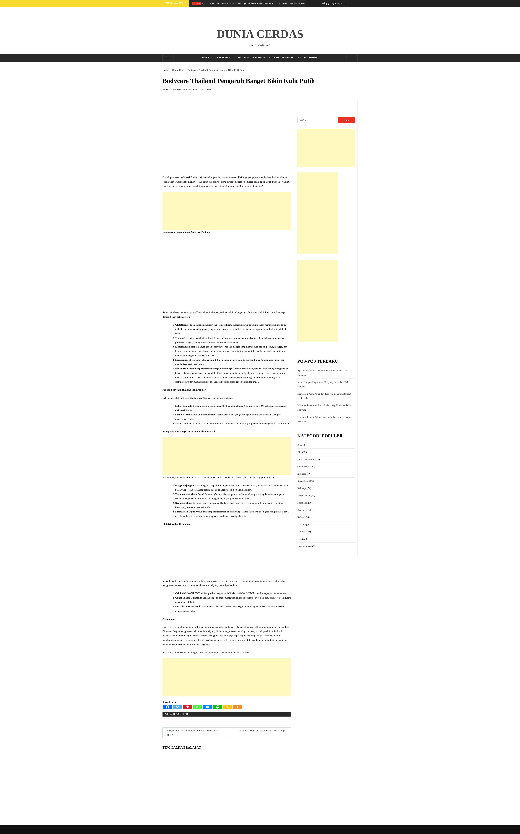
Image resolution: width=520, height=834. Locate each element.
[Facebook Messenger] (207, 707)
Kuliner (301, 517)
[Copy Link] (227, 707)
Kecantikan (182, 714)
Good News (311, 57)
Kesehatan (223, 57)
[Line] (217, 707)
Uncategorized (304, 546)
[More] (237, 707)
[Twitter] (177, 707)
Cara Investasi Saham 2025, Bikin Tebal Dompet (262, 730)
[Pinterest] (187, 707)
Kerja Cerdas (303, 495)
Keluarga (244, 57)
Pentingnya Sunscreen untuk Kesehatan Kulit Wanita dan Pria (218, 652)
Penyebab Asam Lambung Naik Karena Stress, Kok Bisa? (192, 732)
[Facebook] (167, 707)
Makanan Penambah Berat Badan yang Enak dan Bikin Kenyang (253, 3)
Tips (298, 57)
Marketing (302, 524)
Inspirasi (287, 57)
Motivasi (274, 57)
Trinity (208, 89)
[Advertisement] (226, 211)
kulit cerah (277, 177)
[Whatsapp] (197, 707)
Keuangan (259, 57)
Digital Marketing (306, 459)
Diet (299, 452)
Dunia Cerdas (260, 34)
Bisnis (205, 57)
